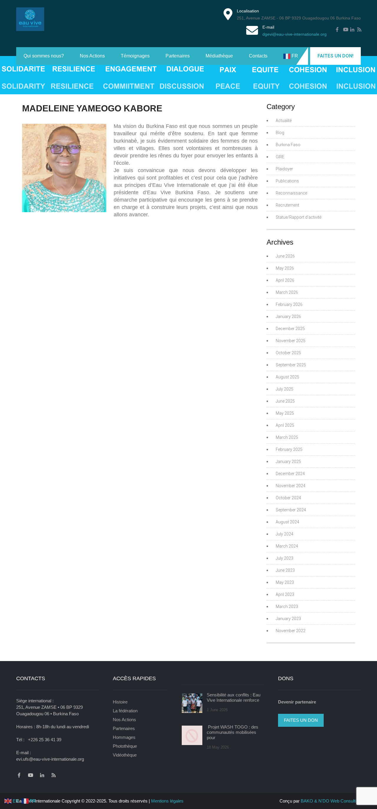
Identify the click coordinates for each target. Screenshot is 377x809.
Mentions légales (167, 800)
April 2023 (285, 594)
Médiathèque (219, 55)
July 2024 (284, 534)
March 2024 (287, 546)
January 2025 (288, 461)
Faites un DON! (335, 56)
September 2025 (291, 365)
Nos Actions (92, 55)
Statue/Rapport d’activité (298, 217)
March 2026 (287, 292)
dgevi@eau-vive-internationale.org (294, 34)
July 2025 (284, 389)
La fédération (125, 710)
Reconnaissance (291, 193)
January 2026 (288, 316)
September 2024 (291, 510)
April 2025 (285, 425)
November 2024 (290, 485)
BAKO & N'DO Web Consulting (331, 800)
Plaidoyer (284, 169)
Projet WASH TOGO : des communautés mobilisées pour (232, 732)
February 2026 (289, 304)
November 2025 (290, 340)
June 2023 (285, 570)
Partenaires (178, 55)
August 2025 (287, 377)
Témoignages (135, 55)
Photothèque (125, 746)
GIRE (280, 156)
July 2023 (284, 558)
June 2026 (285, 256)
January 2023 (288, 618)
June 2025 (285, 401)
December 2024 (290, 473)
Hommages (124, 737)
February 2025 (289, 449)
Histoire (120, 701)
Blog (280, 132)
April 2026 (285, 280)
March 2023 (287, 606)
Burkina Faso (288, 144)
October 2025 (288, 352)
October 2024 (288, 497)
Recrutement (287, 205)
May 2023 (285, 582)
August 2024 (287, 522)
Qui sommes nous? (44, 55)
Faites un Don (301, 720)
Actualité (284, 120)
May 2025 (285, 413)
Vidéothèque (125, 754)
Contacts (258, 55)
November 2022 (290, 630)
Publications (287, 181)
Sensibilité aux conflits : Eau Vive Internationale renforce (233, 697)
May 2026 (285, 268)
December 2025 (290, 328)
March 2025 (287, 437)
